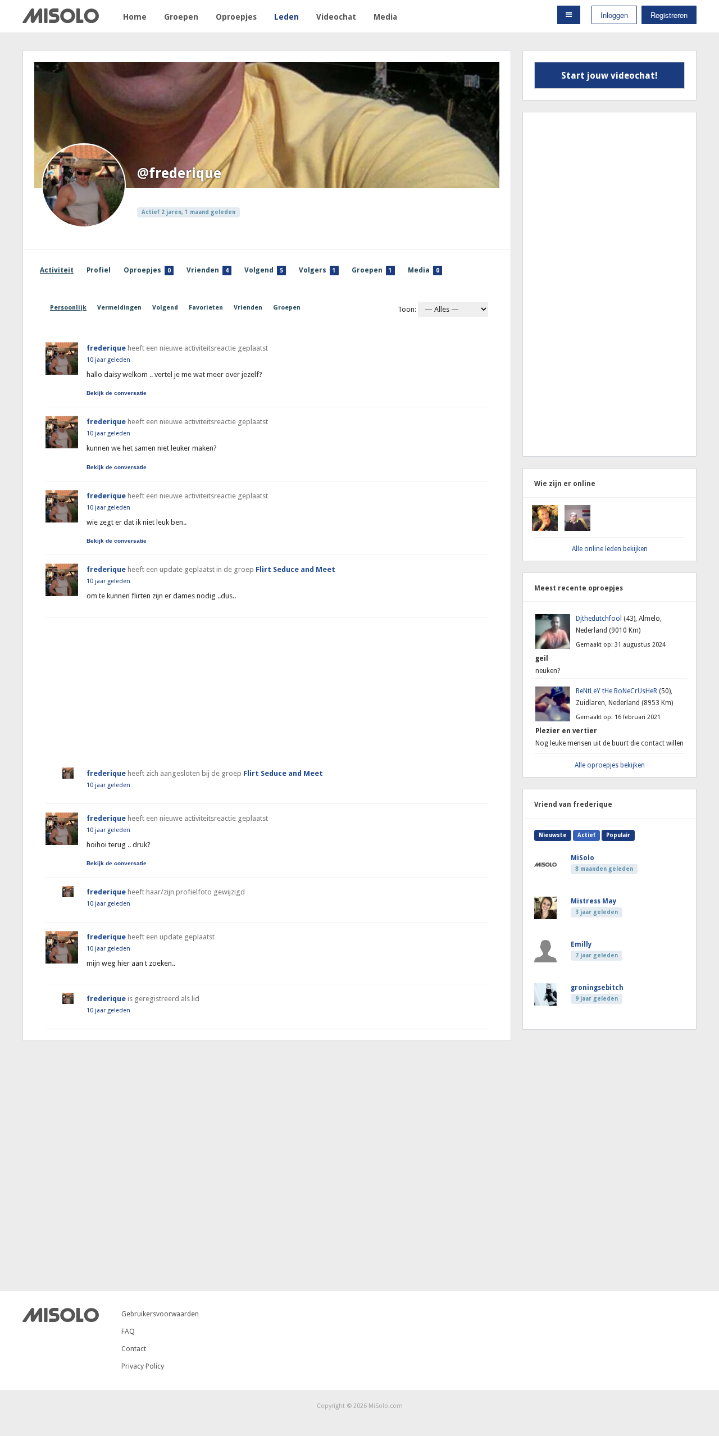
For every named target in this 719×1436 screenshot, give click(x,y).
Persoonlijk (68, 307)
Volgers (317, 270)
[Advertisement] (267, 687)
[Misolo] (60, 1319)
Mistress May (593, 901)
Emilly (581, 944)
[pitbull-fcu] (577, 529)
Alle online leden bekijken (610, 549)
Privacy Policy (142, 1366)
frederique (106, 348)
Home (135, 16)
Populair (618, 835)
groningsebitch (597, 988)
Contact (133, 1348)
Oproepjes (236, 16)
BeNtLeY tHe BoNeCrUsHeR (617, 691)
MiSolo (582, 858)
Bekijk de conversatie (117, 393)
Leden (286, 16)
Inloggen (614, 15)
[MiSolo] (60, 20)
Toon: (407, 309)
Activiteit (57, 270)
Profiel (99, 270)
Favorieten (206, 307)
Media (385, 16)
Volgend (263, 270)
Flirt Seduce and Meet (295, 569)
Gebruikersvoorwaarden (160, 1314)
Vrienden (207, 270)
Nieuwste (553, 835)
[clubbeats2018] (545, 529)
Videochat (336, 16)
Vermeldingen (119, 307)
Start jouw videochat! (609, 75)
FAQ (128, 1331)
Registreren (669, 15)
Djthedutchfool (600, 618)
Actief (586, 835)
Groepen (181, 16)
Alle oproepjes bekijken (610, 765)
